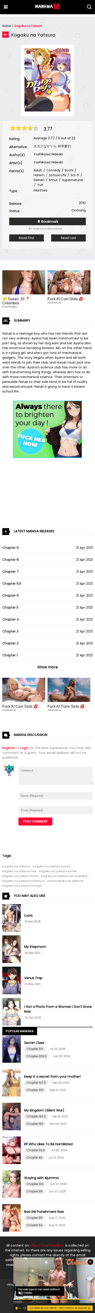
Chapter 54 (34, 1225)
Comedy (52, 170)
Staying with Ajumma (41, 1178)
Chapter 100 (35, 1090)
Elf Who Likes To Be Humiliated (48, 1144)
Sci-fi (74, 175)
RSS (69, 1292)
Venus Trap (33, 978)
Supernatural (72, 180)
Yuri (39, 184)
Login (24, 748)
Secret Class (34, 1042)
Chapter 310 (35, 1049)
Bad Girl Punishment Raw (44, 1211)
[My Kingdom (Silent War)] (12, 1117)
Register (8, 748)
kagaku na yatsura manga (22, 885)
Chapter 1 (10, 655)
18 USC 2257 (53, 1292)
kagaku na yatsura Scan (20, 876)
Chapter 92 (34, 1157)
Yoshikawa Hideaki (48, 154)
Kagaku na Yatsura (28, 26)
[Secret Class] (12, 1049)
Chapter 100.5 (36, 1083)
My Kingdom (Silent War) (44, 1110)
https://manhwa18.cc (47, 1245)
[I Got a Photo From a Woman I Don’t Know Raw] (12, 1012)
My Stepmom (35, 946)
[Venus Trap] (12, 981)
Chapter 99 (34, 1191)
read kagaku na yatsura (65, 881)
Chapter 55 (34, 1218)
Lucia (28, 915)
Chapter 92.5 (36, 1150)
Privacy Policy (17, 1285)
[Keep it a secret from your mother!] (12, 1083)
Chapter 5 (10, 607)
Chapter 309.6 (37, 1056)
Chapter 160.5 (36, 1116)
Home (6, 26)
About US (81, 1285)
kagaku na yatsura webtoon (23, 881)
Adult (38, 170)
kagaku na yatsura (16, 866)
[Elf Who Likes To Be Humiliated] (12, 1150)
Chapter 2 (10, 643)
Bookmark (49, 221)
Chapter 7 (10, 571)
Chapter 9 (10, 547)
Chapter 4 (10, 619)
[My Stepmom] (12, 949)
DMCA (66, 1285)
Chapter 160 (35, 1124)
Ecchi (68, 170)
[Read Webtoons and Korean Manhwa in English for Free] (47, 8)
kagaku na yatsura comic (52, 866)
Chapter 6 (10, 595)
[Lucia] (12, 918)
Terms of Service (45, 1285)
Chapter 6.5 (11, 583)
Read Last (68, 238)
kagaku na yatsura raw (19, 871)
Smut (53, 180)
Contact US (32, 1292)
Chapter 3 (10, 631)
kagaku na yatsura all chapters (64, 876)
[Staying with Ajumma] (12, 1184)
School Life (57, 175)
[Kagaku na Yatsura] (47, 110)
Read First (26, 238)
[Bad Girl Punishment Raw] (12, 1218)
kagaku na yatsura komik (58, 871)
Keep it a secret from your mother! (52, 1076)
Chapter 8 (10, 559)
